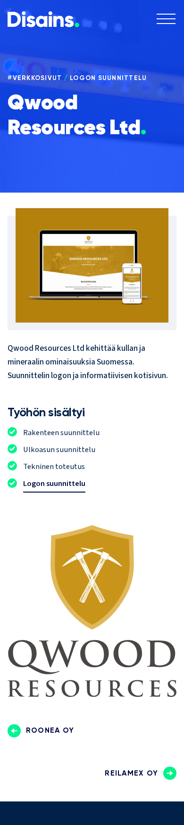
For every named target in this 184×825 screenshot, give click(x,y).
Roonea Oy (50, 730)
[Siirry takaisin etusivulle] (43, 25)
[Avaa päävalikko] (166, 20)
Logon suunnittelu (108, 78)
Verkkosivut (37, 78)
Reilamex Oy (131, 772)
